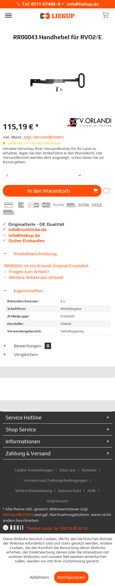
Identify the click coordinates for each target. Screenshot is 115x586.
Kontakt (89, 470)
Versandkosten (18, 514)
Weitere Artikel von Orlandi (35, 277)
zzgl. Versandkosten (43, 137)
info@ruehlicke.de (27, 229)
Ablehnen (39, 577)
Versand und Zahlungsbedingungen (55, 480)
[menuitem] (8, 15)
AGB (91, 490)
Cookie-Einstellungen (34, 470)
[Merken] (107, 191)
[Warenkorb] (106, 15)
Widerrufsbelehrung (33, 490)
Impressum (57, 500)
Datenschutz (69, 490)
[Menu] (8, 15)
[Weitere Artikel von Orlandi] (89, 122)
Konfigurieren (71, 577)
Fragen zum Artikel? (28, 271)
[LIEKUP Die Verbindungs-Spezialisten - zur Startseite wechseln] (57, 16)
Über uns (67, 470)
